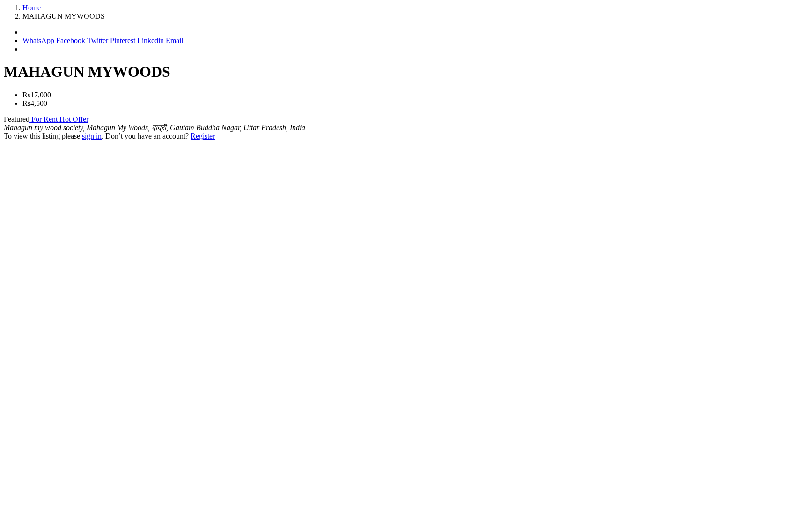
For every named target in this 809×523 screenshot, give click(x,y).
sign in (92, 136)
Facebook (71, 40)
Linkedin (151, 40)
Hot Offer (73, 119)
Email (174, 40)
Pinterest (123, 40)
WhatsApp (38, 40)
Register (203, 136)
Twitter (98, 40)
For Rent (44, 119)
